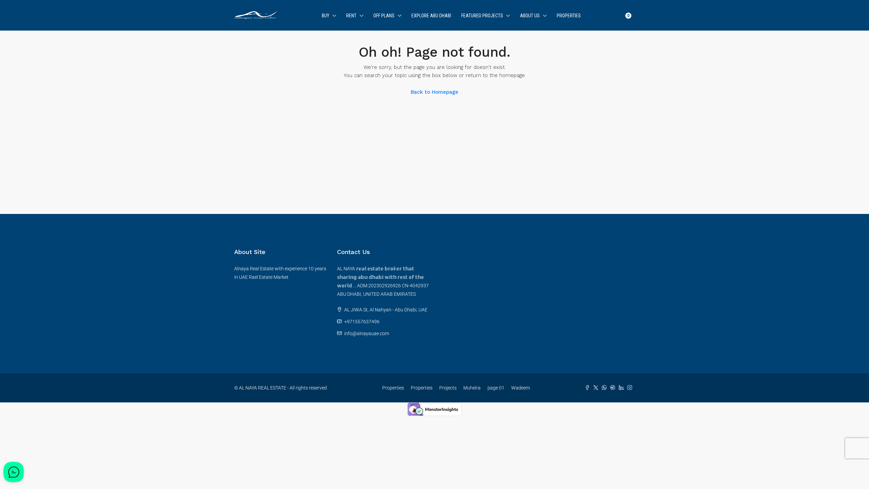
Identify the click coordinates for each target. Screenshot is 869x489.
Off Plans (383, 15)
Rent (351, 15)
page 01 (495, 388)
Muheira (472, 388)
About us (530, 15)
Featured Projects (482, 15)
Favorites (614, 15)
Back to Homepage (434, 92)
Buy (325, 15)
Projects (448, 388)
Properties (569, 15)
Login (591, 15)
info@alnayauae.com (366, 333)
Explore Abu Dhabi (431, 15)
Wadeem (520, 388)
